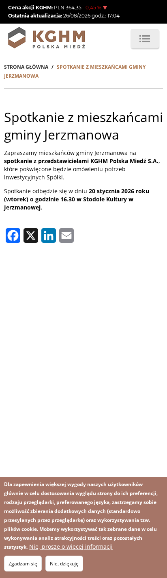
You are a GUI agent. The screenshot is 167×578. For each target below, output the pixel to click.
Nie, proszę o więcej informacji (71, 546)
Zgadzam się (23, 563)
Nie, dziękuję (64, 563)
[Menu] (145, 38)
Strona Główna (26, 66)
